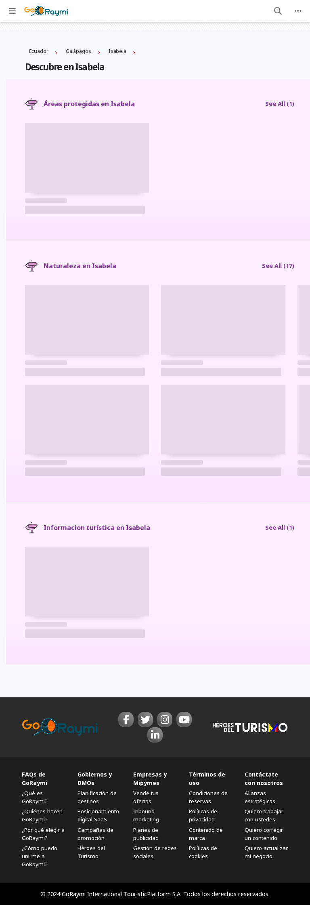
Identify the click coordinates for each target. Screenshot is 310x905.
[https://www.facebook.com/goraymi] (126, 719)
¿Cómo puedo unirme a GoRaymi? (39, 856)
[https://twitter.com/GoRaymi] (145, 719)
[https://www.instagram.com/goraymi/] (164, 719)
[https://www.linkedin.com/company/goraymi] (155, 735)
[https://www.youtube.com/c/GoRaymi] (184, 719)
